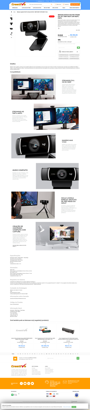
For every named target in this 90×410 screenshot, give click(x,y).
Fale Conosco (47, 373)
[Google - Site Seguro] (14, 394)
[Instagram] (28, 383)
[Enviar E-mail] (78, 48)
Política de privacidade (36, 371)
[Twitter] (32, 383)
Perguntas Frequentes (49, 369)
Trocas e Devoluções (49, 370)
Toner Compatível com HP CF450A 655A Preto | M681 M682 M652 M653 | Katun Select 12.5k (45, 339)
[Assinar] (78, 358)
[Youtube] (25, 383)
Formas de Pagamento (49, 371)
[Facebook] (21, 383)
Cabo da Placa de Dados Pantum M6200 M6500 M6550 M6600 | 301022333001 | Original (21, 339)
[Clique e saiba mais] (18, 393)
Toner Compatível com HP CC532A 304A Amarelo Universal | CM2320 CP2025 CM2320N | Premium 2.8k (68, 339)
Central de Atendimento (36, 373)
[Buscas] (51, 4)
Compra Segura (35, 370)
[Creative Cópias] (18, 4)
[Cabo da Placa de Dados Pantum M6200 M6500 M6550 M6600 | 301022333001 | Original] (21, 330)
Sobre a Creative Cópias (36, 374)
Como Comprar (34, 369)
